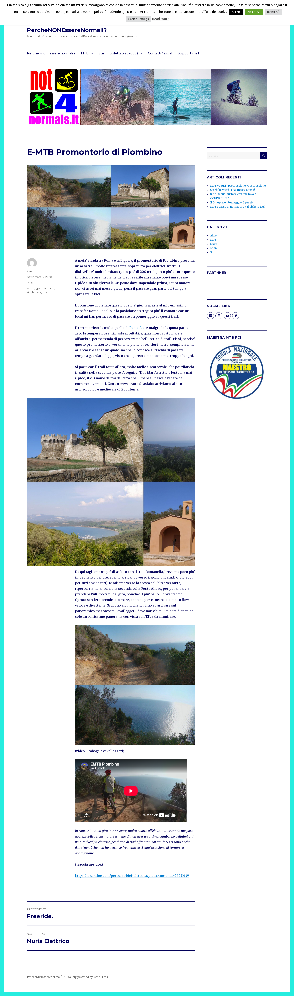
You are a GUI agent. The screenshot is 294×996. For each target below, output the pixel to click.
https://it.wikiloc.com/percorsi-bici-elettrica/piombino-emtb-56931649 (132, 876)
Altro (213, 235)
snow (213, 248)
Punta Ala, (137, 328)
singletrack (34, 292)
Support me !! (188, 53)
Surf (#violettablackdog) (118, 53)
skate (213, 244)
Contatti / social (160, 53)
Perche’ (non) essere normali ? (51, 53)
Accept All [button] (253, 12)
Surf (213, 252)
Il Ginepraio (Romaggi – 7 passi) (231, 202)
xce (44, 292)
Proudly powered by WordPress (87, 977)
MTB (85, 53)
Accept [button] (236, 12)
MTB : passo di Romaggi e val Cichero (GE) (237, 206)
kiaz (29, 271)
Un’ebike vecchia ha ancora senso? (232, 190)
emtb (30, 288)
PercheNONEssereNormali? (67, 30)
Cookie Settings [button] (138, 19)
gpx (37, 288)
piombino (48, 288)
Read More (160, 19)
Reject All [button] (273, 12)
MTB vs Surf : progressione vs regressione (238, 185)
